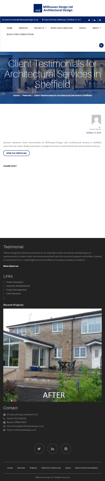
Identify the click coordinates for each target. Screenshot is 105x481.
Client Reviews (13, 293)
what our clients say (16, 153)
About (68, 468)
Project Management (16, 290)
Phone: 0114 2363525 (16, 418)
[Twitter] (89, 20)
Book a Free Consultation (20, 34)
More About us (10, 266)
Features (26, 95)
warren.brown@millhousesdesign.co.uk (21, 20)
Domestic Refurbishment (18, 286)
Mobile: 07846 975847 (17, 422)
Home (9, 28)
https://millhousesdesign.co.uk (21, 429)
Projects (33, 468)
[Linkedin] (95, 20)
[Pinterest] (100, 20)
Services (23, 28)
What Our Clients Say (62, 28)
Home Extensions (14, 282)
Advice (82, 28)
